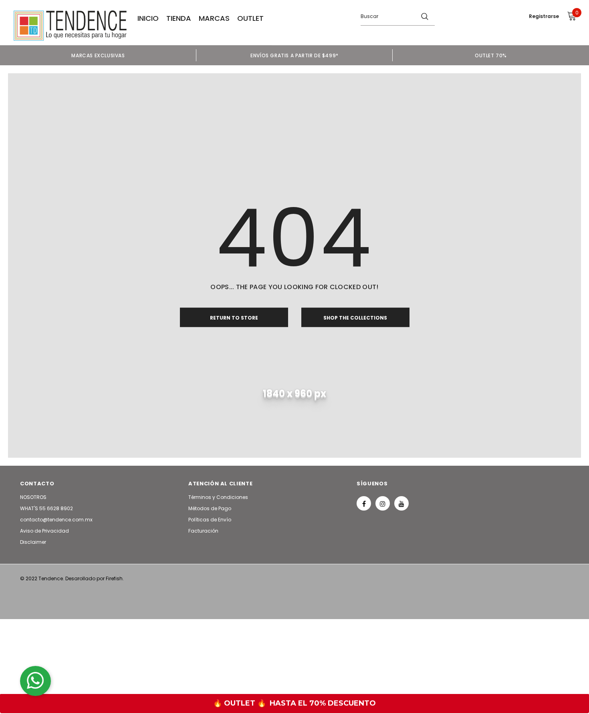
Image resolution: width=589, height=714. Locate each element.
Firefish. (115, 578)
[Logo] (70, 26)
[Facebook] (364, 503)
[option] (98, 55)
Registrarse (544, 16)
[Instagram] (382, 503)
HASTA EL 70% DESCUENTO (323, 703)
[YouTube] (401, 503)
